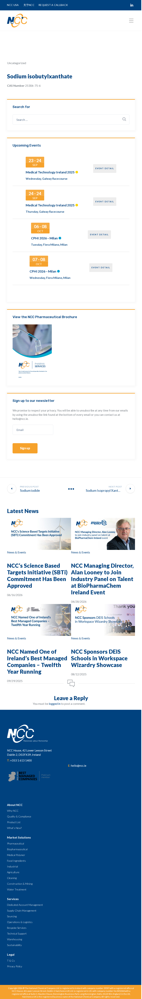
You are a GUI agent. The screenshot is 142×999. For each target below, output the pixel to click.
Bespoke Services (16, 927)
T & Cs (11, 960)
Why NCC (12, 810)
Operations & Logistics (20, 922)
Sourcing (12, 916)
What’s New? (14, 827)
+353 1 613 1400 (21, 760)
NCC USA (13, 4)
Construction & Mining (20, 883)
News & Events (16, 552)
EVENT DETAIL (104, 168)
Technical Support (17, 933)
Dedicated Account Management (25, 904)
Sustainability (14, 945)
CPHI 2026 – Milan (44, 238)
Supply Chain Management (21, 910)
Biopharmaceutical (17, 849)
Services (13, 899)
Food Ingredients (16, 860)
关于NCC (28, 4)
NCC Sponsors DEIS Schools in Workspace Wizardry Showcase (99, 658)
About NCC (15, 804)
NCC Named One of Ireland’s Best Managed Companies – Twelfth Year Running (37, 661)
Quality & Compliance (19, 816)
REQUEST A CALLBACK (53, 4)
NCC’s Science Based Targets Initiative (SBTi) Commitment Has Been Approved (37, 575)
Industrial (12, 866)
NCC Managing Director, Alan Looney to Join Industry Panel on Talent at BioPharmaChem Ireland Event (102, 578)
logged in (54, 703)
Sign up (25, 448)
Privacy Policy (14, 966)
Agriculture (13, 872)
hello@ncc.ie (78, 765)
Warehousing (14, 939)
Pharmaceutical (15, 843)
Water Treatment (16, 889)
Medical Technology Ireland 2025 (50, 172)
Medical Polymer (16, 855)
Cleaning (12, 877)
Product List (14, 822)
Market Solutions (19, 837)
